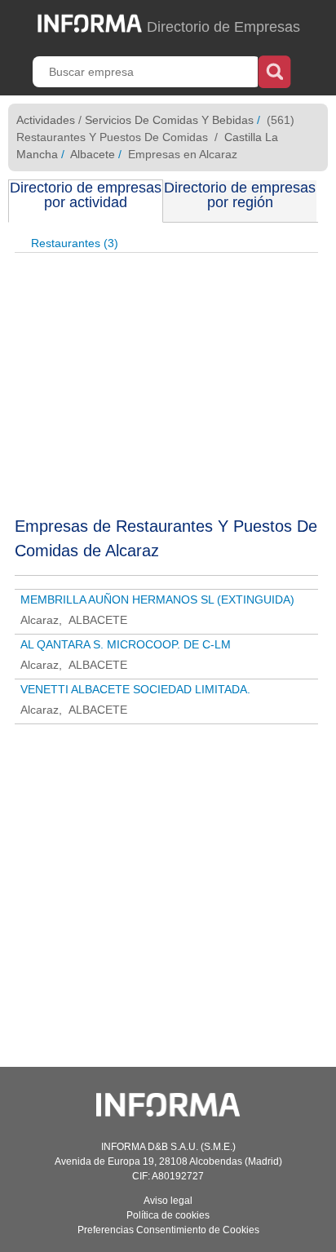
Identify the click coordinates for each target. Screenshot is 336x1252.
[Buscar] (274, 70)
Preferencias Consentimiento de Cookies (168, 1230)
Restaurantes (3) (74, 243)
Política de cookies (168, 1215)
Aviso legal (168, 1200)
